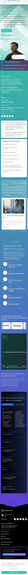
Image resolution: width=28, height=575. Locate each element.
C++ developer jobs (18, 411)
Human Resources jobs (6, 459)
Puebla (22, 379)
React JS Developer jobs (19, 423)
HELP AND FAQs (6, 529)
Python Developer (19, 6)
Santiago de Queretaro (7, 385)
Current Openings (9, 6)
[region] (14, 567)
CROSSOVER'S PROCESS (16, 242)
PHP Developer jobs (18, 421)
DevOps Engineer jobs (19, 414)
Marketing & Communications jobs (8, 489)
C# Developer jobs (5, 426)
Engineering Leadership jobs (7, 411)
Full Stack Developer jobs (19, 417)
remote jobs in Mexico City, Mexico (12, 39)
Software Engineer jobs (6, 421)
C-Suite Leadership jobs (6, 442)
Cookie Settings (14, 568)
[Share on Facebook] (5, 116)
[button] (13, 76)
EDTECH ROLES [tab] (20, 404)
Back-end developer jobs (6, 425)
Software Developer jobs (19, 426)
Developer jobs (17, 413)
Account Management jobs (7, 486)
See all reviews (20, 183)
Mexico (4, 7)
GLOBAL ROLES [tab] (7, 404)
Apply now (16, 136)
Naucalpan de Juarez (6, 382)
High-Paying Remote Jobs (7, 542)
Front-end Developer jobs (19, 415)
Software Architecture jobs (7, 434)
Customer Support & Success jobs (8, 449)
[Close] (26, 561)
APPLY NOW (5, 30)
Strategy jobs (4, 461)
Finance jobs (4, 469)
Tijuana (17, 379)
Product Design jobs (6, 415)
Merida (15, 385)
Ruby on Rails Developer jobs (20, 425)
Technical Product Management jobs (9, 477)
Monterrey (4, 379)
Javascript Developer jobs (19, 419)
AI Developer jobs (5, 422)
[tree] (14, 150)
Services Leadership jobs (6, 451)
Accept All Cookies (14, 572)
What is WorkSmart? (5, 538)
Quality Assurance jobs (6, 417)
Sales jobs (4, 487)
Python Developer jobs (19, 422)
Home (2, 6)
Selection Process (5, 544)
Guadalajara (11, 379)
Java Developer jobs (18, 418)
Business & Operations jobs (7, 460)
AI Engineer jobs (5, 423)
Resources (3, 536)
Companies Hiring (5, 534)
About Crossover (5, 531)
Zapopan (15, 382)
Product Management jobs (7, 478)
